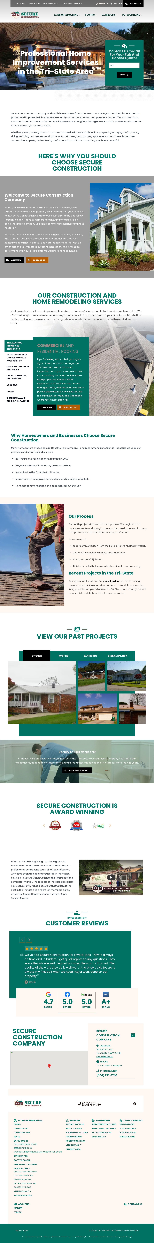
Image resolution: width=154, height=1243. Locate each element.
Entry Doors (21, 1140)
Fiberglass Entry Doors (25, 1144)
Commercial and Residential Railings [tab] (18, 399)
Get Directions (104, 1056)
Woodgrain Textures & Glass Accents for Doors (38, 1152)
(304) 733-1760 (106, 1075)
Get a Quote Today (78, 770)
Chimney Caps (21, 1128)
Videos (17, 1212)
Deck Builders (127, 1124)
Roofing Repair (74, 1136)
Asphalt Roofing (75, 1124)
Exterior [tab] (37, 655)
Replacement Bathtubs (104, 1124)
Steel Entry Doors (23, 1148)
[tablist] (19, 372)
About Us (20, 4)
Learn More (46, 407)
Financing (67, 4)
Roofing (90, 14)
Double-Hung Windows (25, 1171)
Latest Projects (50, 4)
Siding (17, 1124)
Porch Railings (128, 1132)
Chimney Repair (22, 1132)
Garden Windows (22, 1187)
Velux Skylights (22, 1191)
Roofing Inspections (77, 1132)
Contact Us (34, 4)
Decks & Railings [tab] (117, 655)
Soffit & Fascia (22, 1160)
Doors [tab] (10, 391)
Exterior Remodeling (66, 14)
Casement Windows (23, 1175)
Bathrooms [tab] (90, 655)
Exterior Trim (21, 1156)
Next (122, 75)
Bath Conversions (102, 1132)
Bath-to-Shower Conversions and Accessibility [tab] (17, 357)
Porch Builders (128, 1128)
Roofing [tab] (63, 655)
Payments (78, 4)
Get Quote (135, 3)
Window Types (22, 1168)
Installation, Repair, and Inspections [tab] (14, 345)
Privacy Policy (22, 1231)
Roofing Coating (75, 1140)
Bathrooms (109, 14)
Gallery (18, 1208)
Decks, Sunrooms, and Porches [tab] (17, 377)
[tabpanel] (93, 365)
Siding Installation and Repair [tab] (18, 368)
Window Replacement (25, 1164)
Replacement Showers (104, 1128)
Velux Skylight (74, 1145)
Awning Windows (22, 1179)
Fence (17, 1136)
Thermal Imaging (23, 1195)
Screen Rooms (127, 1136)
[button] (49, 1066)
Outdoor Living (131, 14)
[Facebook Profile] (135, 1103)
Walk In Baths (99, 1136)
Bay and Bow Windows (25, 1183)
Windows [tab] (12, 384)
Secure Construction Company (108, 1035)
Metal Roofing (74, 1128)
